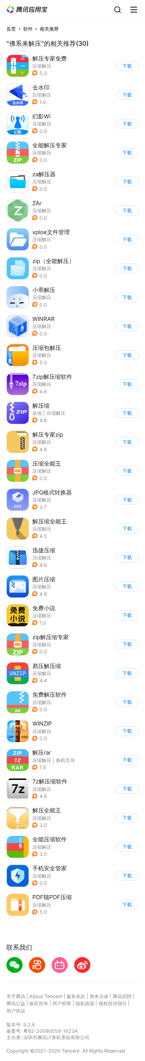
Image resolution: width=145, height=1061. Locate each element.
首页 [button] (11, 29)
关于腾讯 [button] (15, 996)
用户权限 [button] (61, 1003)
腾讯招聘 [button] (122, 996)
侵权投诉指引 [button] (112, 1003)
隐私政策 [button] (85, 1003)
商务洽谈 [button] (99, 996)
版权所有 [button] (38, 1003)
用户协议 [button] (15, 1011)
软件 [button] (28, 29)
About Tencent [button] (45, 996)
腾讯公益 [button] (15, 1003)
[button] (27, 9)
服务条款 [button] (75, 996)
